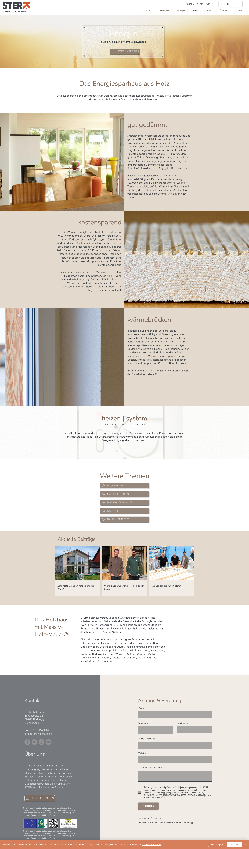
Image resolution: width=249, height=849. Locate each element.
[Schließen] (245, 844)
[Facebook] (27, 742)
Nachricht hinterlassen (150, 767)
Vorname (143, 723)
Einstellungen (217, 844)
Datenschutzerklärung (152, 844)
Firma (141, 708)
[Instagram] (41, 742)
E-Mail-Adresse (146, 739)
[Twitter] (34, 742)
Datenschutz (156, 818)
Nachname (182, 723)
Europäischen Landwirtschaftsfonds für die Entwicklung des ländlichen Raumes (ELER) (47, 809)
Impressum (144, 818)
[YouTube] (48, 742)
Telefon (142, 753)
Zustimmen (234, 844)
